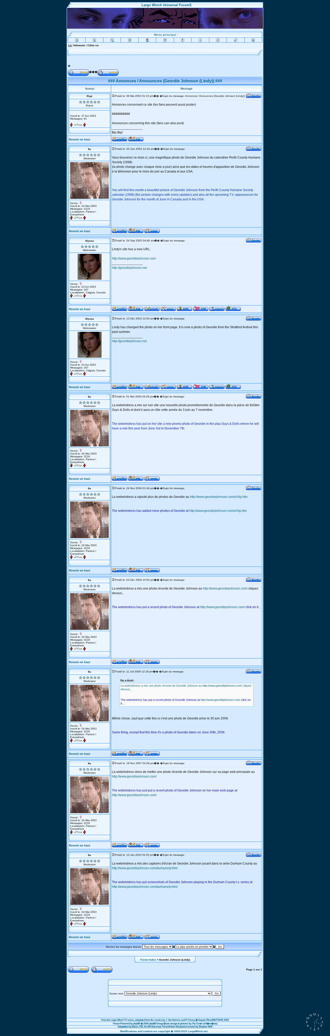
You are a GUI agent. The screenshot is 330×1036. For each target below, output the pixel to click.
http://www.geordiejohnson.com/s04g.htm (219, 497)
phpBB (136, 1023)
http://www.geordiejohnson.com (134, 258)
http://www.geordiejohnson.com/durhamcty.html (145, 868)
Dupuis (201, 1019)
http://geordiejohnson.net (129, 268)
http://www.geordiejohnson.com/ (225, 588)
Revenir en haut (79, 139)
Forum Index (148, 959)
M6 (213, 1019)
